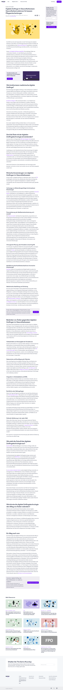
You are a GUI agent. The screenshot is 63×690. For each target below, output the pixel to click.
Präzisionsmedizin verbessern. (14, 298)
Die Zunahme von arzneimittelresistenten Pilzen (29, 649)
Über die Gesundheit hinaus (10, 610)
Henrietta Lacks (31, 368)
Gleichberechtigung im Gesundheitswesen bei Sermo (22, 680)
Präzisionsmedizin (12, 216)
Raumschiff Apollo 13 (22, 45)
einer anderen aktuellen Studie (13, 470)
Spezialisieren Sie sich (10, 629)
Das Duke (8, 269)
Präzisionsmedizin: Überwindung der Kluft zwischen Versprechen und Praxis (13, 631)
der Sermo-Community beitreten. (25, 573)
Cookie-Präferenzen (52, 679)
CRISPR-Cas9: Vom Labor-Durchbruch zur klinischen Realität (31, 631)
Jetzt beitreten (10, 78)
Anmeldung (53, 1)
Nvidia (13, 250)
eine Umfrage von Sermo (31, 332)
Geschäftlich (31, 676)
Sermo (20, 676)
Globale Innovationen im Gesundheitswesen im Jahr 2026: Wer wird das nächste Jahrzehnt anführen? (48, 613)
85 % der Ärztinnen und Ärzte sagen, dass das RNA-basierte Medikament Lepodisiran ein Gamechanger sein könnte (48, 650)
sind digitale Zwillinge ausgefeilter (16, 51)
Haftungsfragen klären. (13, 394)
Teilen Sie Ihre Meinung (51, 26)
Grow (24, 610)
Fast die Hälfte (9, 445)
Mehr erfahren (36, 311)
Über (8, 1)
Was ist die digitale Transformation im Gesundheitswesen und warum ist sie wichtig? (13, 613)
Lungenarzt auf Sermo (28, 425)
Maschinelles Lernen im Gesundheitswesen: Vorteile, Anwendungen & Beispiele (29, 613)
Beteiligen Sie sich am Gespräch (33, 582)
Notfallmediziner (9, 155)
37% (37, 177)
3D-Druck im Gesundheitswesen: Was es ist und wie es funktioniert (13, 649)
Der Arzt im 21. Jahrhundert (46, 610)
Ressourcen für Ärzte (23, 1)
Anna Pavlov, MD (13, 16)
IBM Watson (17, 457)
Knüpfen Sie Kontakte (10, 6)
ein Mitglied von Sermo (11, 301)
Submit (55, 18)
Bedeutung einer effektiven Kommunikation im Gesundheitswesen (49, 631)
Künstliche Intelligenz (11, 100)
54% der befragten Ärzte (26, 139)
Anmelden (59, 1)
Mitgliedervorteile (15, 1)
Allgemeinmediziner (24, 369)
